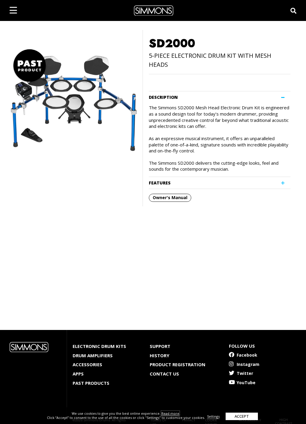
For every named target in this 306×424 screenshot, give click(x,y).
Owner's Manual (170, 197)
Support (160, 346)
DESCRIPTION (163, 97)
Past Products (91, 383)
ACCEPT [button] (242, 416)
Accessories (87, 364)
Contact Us (164, 374)
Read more (170, 413)
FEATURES (160, 183)
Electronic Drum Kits (99, 346)
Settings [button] (213, 416)
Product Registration (177, 364)
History (159, 355)
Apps (78, 374)
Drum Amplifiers (93, 355)
